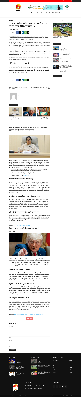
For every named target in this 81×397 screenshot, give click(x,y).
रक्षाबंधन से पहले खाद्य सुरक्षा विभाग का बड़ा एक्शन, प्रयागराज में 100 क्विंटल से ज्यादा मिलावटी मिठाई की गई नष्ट (44, 372)
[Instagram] (65, 1)
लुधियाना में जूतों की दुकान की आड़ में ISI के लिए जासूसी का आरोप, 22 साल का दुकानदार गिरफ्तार (22, 367)
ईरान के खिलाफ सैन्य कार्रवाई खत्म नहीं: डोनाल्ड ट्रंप (22, 225)
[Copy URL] (28, 32)
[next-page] (11, 123)
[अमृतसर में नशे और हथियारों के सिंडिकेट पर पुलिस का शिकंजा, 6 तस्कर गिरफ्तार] (12, 374)
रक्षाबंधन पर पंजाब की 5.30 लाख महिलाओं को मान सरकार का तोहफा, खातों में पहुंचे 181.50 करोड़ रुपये (22, 361)
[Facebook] (63, 1)
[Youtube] (69, 1)
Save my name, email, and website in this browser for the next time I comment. (25, 346)
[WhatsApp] (25, 32)
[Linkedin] (23, 32)
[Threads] (71, 1)
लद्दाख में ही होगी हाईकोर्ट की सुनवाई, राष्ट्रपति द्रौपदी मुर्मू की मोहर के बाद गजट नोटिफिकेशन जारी (43, 118)
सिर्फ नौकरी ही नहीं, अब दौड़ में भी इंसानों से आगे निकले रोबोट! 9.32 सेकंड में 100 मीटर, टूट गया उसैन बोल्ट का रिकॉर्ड (65, 60)
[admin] (9, 29)
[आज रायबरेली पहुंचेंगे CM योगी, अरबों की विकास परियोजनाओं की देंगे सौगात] (56, 55)
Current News (14, 18)
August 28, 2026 (26, 175)
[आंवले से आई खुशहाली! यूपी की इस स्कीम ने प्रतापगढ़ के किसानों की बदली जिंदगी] (34, 367)
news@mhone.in (33, 390)
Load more (62, 71)
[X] (67, 1)
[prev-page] (9, 123)
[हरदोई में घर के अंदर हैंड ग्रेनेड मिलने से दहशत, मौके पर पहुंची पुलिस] (34, 361)
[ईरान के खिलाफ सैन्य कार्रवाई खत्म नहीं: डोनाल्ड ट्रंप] (29, 111)
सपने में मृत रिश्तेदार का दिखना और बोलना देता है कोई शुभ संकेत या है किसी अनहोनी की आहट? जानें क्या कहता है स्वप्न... (65, 66)
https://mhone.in (20, 95)
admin (12, 29)
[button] (70, 15)
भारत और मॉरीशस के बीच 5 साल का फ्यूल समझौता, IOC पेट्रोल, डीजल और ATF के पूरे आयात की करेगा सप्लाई (65, 48)
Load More (29, 318)
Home (10, 18)
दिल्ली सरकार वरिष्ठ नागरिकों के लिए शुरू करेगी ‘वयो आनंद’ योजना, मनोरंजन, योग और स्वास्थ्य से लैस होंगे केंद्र (15, 118)
